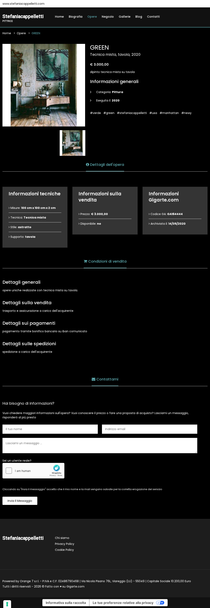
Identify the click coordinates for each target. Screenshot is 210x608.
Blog (138, 17)
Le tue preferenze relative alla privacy (123, 603)
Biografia (75, 17)
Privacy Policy (64, 544)
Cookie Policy (64, 550)
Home (59, 17)
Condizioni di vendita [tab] (107, 261)
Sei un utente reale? (16, 461)
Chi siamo (62, 538)
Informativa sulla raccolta (66, 603)
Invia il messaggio (20, 501)
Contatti (153, 17)
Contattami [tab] (106, 379)
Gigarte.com (75, 586)
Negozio (108, 17)
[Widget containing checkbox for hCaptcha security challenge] (33, 470)
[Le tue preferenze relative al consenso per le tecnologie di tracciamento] (7, 604)
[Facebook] (53, 3)
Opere (92, 17)
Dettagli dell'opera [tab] (106, 164)
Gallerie (124, 17)
